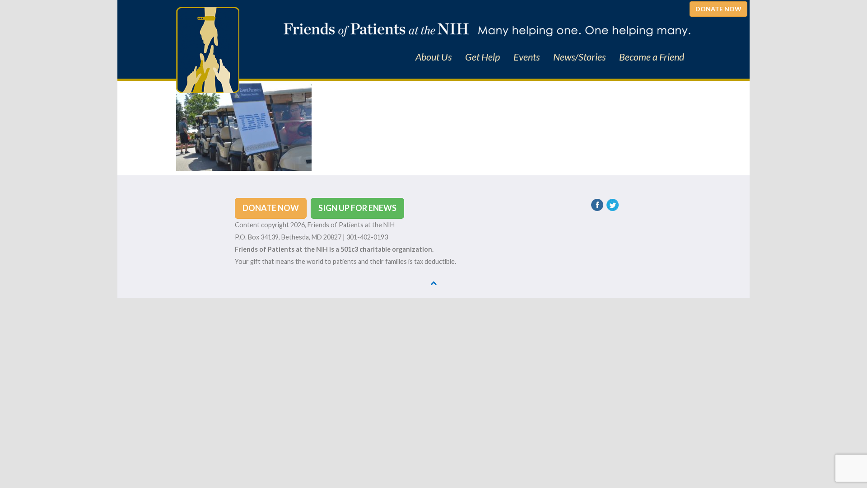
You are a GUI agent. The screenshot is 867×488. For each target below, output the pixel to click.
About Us (433, 57)
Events (526, 57)
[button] (718, 9)
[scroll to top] (433, 282)
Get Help (482, 57)
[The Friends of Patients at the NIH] (207, 49)
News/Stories (579, 57)
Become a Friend (651, 57)
